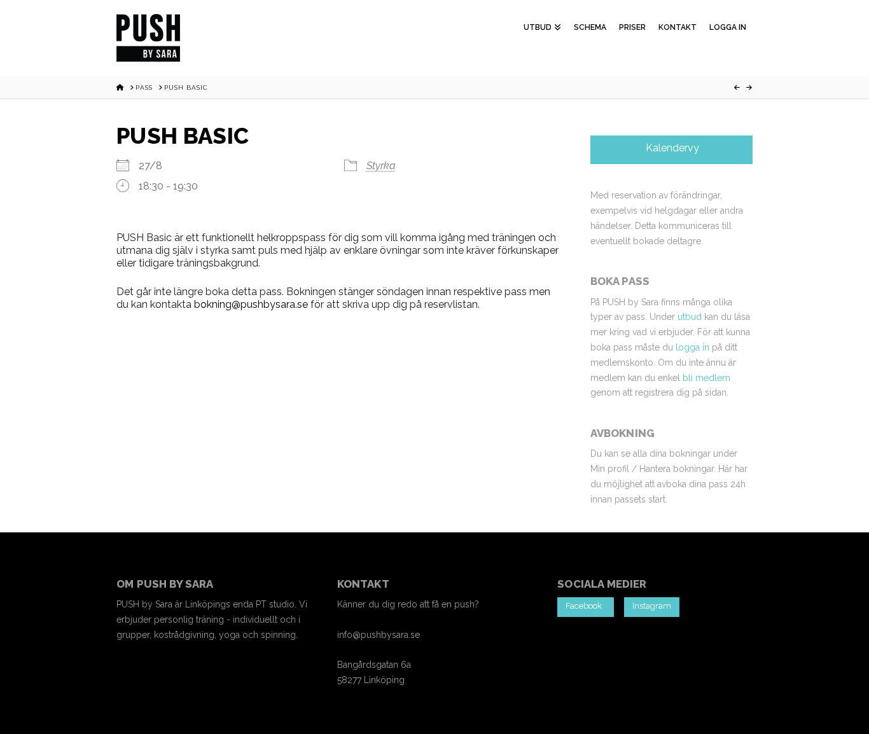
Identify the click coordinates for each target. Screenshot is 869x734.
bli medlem (706, 378)
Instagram (651, 606)
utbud (690, 317)
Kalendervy (671, 148)
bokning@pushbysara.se (251, 304)
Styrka (381, 166)
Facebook (586, 606)
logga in (692, 347)
